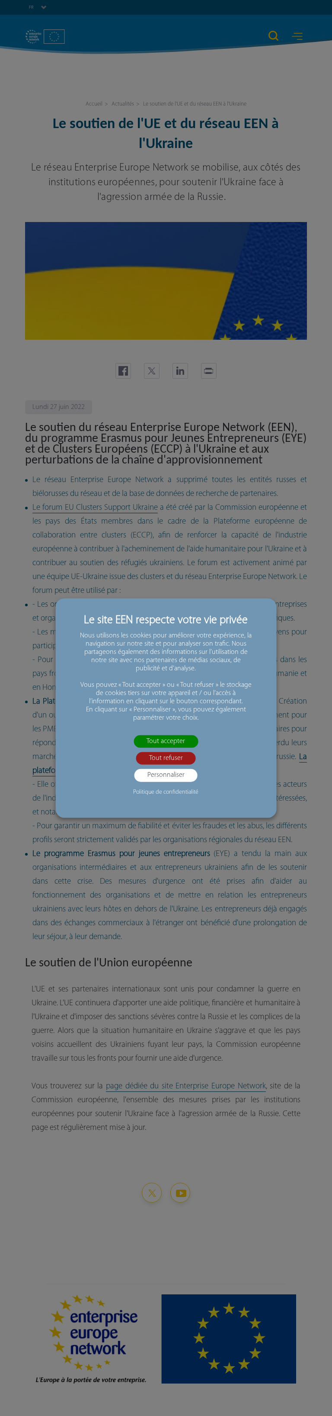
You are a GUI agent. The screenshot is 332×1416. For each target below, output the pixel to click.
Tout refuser (166, 758)
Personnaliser (166, 775)
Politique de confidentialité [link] (165, 791)
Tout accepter (166, 741)
